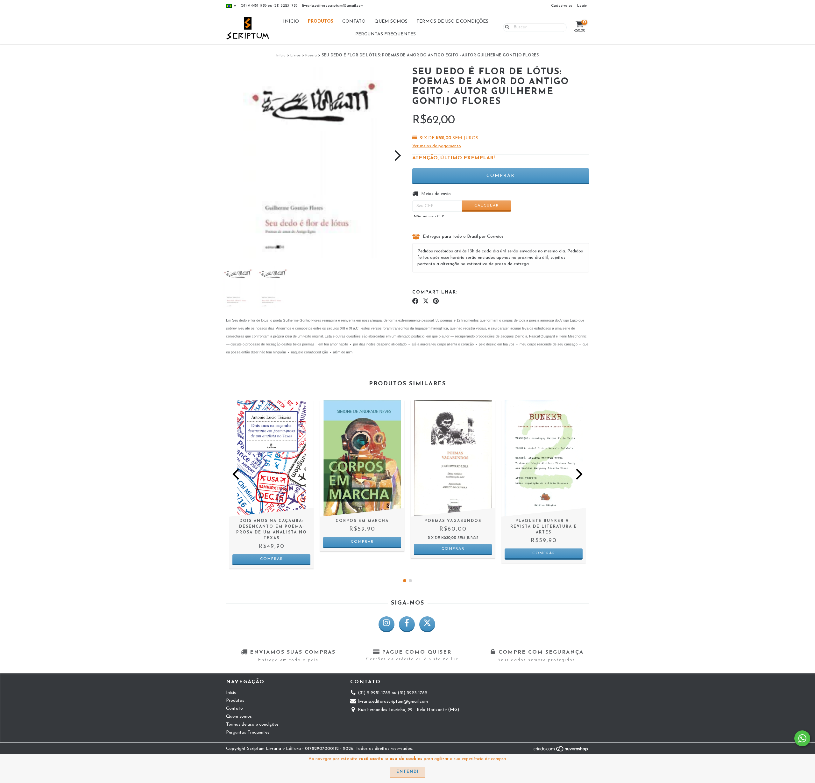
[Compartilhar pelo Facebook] (415, 301)
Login (582, 6)
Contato (353, 21)
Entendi (407, 772)
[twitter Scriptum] (427, 624)
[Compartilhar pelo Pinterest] (436, 301)
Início (291, 21)
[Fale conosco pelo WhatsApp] (802, 738)
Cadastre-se (561, 6)
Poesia (311, 55)
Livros (295, 55)
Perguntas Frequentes (385, 34)
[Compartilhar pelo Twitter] (426, 301)
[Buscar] (505, 27)
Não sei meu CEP (429, 216)
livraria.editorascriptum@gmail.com (333, 6)
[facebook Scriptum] (407, 624)
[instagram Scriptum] (386, 624)
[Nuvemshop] (561, 751)
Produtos (320, 21)
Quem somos (391, 21)
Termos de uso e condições (452, 21)
